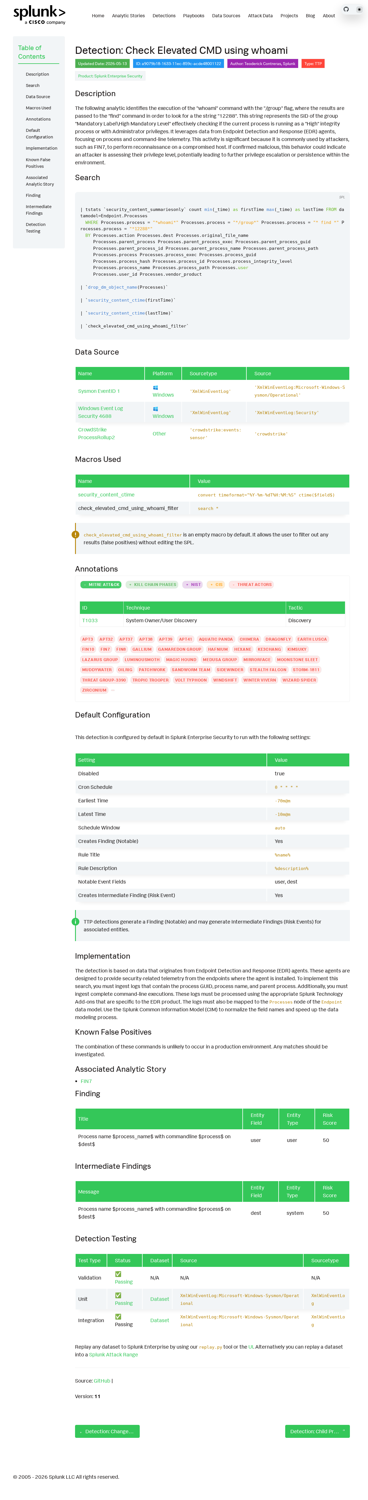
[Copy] (328, 186)
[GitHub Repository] (346, 9)
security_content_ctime (106, 494)
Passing (124, 1281)
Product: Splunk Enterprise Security (110, 75)
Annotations (38, 119)
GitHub (102, 1380)
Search (33, 85)
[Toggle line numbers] (339, 186)
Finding (33, 195)
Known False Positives (38, 163)
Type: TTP (313, 63)
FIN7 (86, 1081)
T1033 (90, 620)
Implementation (41, 148)
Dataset (159, 1299)
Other (159, 433)
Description (37, 74)
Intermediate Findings (38, 210)
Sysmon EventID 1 (99, 391)
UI (250, 1346)
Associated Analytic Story (40, 181)
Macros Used (38, 108)
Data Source (38, 96)
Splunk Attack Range (113, 1354)
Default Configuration (39, 133)
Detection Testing (36, 228)
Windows (163, 394)
